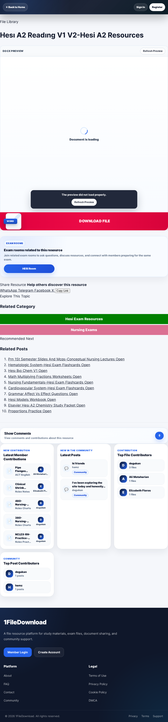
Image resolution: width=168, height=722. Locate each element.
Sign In (140, 7)
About (8, 675)
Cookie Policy (98, 692)
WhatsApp (9, 290)
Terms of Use (97, 675)
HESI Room (29, 268)
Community (80, 472)
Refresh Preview (152, 51)
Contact (9, 692)
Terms (145, 716)
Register (157, 7)
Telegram (26, 290)
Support (158, 716)
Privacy (133, 716)
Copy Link (62, 290)
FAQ (6, 684)
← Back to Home (15, 7)
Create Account (49, 652)
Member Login (18, 652)
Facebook (43, 290)
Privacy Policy (98, 684)
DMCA (93, 700)
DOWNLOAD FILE (94, 221)
